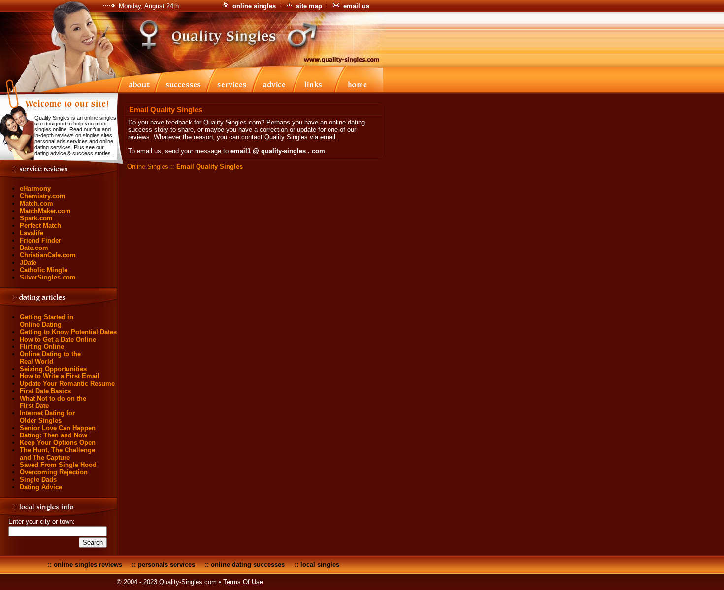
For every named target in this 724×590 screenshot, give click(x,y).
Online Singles (147, 166)
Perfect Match (40, 225)
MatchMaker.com (45, 211)
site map (309, 6)
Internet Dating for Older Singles (47, 416)
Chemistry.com (43, 196)
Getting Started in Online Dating (46, 320)
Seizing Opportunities (53, 369)
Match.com (36, 203)
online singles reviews (88, 564)
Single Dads (38, 479)
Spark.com (36, 218)
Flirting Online (42, 346)
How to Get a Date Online (58, 339)
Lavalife (31, 233)
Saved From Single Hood (58, 464)
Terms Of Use (243, 582)
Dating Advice (41, 487)
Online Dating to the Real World (50, 357)
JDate (28, 262)
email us (356, 6)
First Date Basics (45, 391)
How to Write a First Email (59, 376)
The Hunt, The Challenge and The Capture (57, 453)
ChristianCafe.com (48, 255)
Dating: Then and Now (53, 435)
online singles (254, 6)
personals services (166, 564)
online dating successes (248, 564)
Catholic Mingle (43, 270)
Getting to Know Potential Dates (68, 332)
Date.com (34, 247)
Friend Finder (40, 240)
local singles (319, 564)
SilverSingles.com (48, 277)
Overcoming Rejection (54, 472)
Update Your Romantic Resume (67, 383)
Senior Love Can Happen (58, 428)
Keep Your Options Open (58, 442)
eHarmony (35, 188)
